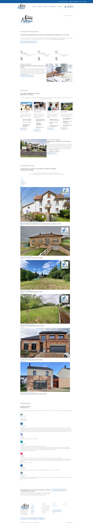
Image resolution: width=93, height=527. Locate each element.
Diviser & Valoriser (52, 6)
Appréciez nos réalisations (54, 151)
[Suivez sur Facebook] (5, 1)
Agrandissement (22, 361)
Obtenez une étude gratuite (59, 490)
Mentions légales (36, 522)
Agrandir (40, 6)
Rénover (45, 6)
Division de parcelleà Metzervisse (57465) (26, 324)
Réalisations (76, 1)
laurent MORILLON (23, 443)
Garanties (71, 1)
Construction (23, 181)
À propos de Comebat (63, 1)
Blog (81, 1)
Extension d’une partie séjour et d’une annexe (27, 392)
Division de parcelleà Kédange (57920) (26, 290)
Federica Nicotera (23, 467)
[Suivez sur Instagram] (6, 1)
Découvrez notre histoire (27, 75)
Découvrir (23, 129)
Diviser (32, 509)
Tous (22, 179)
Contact (84, 1)
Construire (34, 6)
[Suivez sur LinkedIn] (8, 1)
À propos (32, 510)
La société (64, 15)
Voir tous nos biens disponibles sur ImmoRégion (32, 518)
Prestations (70, 15)
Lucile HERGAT (22, 455)
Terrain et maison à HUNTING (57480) (26, 256)
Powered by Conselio (69, 522)
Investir (59, 6)
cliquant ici (46, 55)
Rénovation (23, 184)
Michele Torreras (23, 425)
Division (22, 180)
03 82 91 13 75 (29, 55)
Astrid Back (22, 436)
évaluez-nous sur (23, 420)
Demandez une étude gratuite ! (28, 42)
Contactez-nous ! (51, 153)
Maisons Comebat (23, 416)
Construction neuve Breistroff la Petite (26, 358)
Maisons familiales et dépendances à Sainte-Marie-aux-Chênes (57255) (31, 222)
